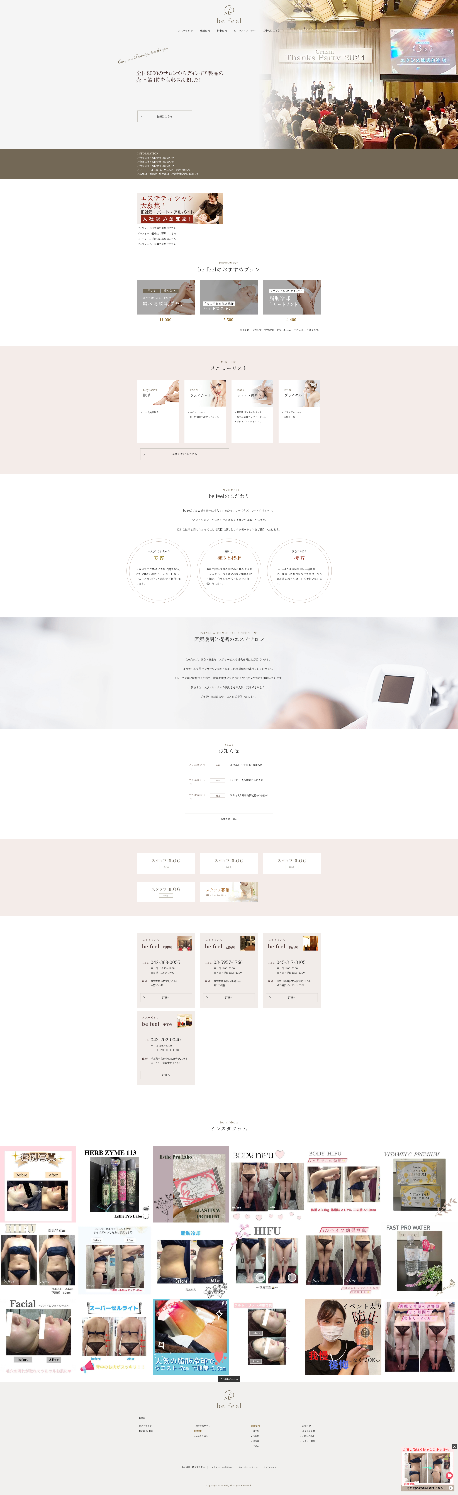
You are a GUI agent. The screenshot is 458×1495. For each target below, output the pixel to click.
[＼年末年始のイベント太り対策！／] (343, 1337)
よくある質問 (308, 1430)
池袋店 (256, 1436)
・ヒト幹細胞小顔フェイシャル (203, 417)
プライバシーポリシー (221, 1467)
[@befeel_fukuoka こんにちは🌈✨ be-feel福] (114, 1260)
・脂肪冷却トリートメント (248, 412)
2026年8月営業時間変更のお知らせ (249, 795)
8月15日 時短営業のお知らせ (246, 780)
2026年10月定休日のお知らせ (246, 765)
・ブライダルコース (291, 412)
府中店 (256, 1430)
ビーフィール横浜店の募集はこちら (156, 238)
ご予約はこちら (271, 30)
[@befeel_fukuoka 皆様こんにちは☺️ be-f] (267, 1260)
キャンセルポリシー (248, 1467)
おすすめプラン (203, 1425)
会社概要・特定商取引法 (193, 1467)
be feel (229, 14)
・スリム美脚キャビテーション (250, 417)
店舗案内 (255, 1425)
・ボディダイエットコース (247, 421)
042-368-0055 (165, 962)
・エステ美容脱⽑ (149, 412)
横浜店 (256, 1441)
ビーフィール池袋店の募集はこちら (156, 228)
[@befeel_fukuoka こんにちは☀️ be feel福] (38, 1260)
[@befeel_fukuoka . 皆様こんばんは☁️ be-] (114, 1337)
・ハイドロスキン (196, 412)
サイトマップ (270, 1467)
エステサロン (145, 1425)
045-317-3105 (291, 962)
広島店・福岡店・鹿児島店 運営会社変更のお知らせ (168, 173)
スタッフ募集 (308, 1441)
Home (142, 1417)
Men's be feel (146, 1430)
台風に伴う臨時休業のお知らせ (156, 157)
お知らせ (306, 1425)
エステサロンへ (164, 116)
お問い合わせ (308, 1436)
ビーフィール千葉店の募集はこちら (156, 244)
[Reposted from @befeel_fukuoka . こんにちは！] (343, 1260)
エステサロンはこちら (184, 454)
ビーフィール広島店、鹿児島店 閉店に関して (164, 169)
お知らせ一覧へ (229, 819)
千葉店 (256, 1446)
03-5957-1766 (228, 962)
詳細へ (166, 997)
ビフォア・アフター (244, 30)
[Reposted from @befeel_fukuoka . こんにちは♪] (191, 1260)
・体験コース (288, 417)
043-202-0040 (166, 1039)
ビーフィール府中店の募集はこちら (156, 233)
